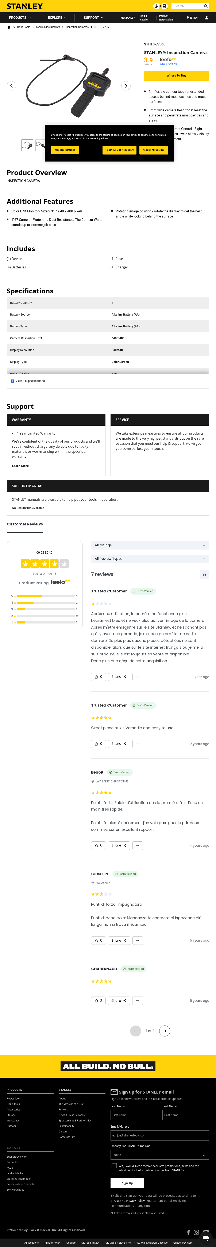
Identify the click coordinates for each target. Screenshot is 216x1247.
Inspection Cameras (77, 27)
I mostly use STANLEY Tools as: (131, 1146)
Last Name (169, 1106)
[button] (188, 1232)
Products (17, 18)
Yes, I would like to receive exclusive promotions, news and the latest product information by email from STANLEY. (159, 1168)
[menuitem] (19, 17)
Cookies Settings (65, 149)
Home (9, 27)
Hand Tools (23, 27)
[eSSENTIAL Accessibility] (160, 6)
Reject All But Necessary (119, 149)
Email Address (120, 1126)
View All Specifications (30, 381)
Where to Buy (176, 75)
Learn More (20, 466)
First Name (118, 1106)
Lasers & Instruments (48, 27)
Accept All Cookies (154, 149)
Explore (55, 18)
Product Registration (166, 17)
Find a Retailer (144, 17)
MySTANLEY (128, 17)
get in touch (153, 448)
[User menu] (207, 18)
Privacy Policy (135, 1201)
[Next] (126, 85)
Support (91, 18)
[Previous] (11, 85)
